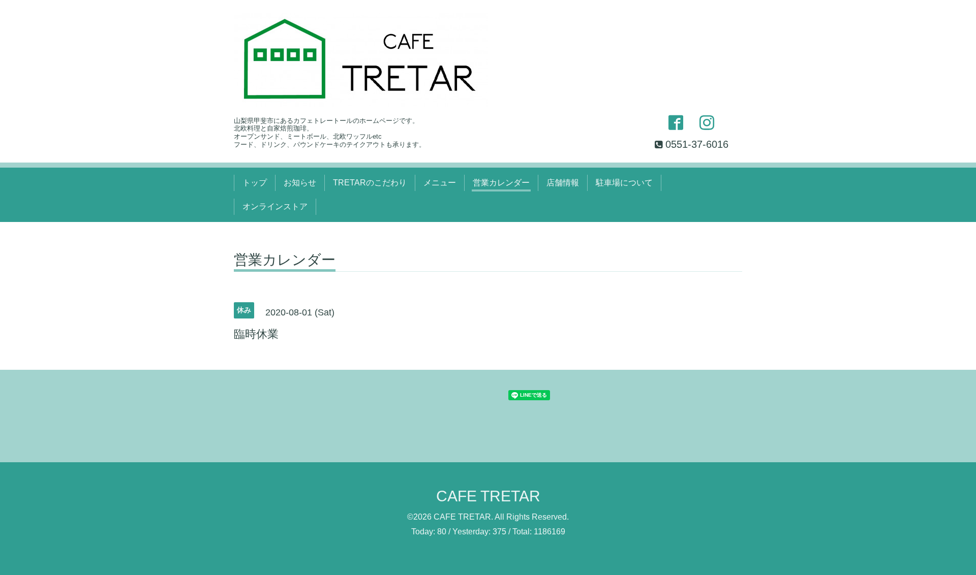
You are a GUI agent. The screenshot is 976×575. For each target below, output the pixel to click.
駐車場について (624, 182)
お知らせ (300, 182)
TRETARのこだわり (370, 182)
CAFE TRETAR (488, 496)
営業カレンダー (501, 182)
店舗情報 (562, 182)
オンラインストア (275, 206)
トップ (254, 182)
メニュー (439, 182)
